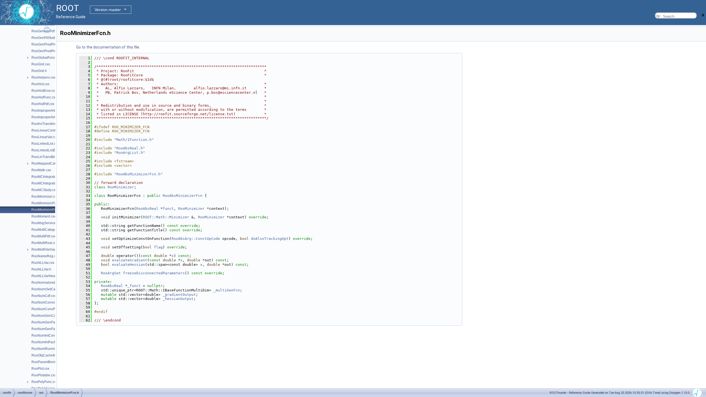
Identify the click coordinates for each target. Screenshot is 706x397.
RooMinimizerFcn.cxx (47, 203)
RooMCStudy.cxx (44, 190)
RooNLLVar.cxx (42, 263)
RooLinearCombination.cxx (52, 130)
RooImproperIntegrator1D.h (52, 117)
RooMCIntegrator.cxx (47, 177)
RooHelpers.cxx (43, 77)
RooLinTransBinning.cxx (49, 157)
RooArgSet (111, 273)
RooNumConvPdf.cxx (47, 309)
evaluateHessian (128, 264)
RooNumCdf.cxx (43, 296)
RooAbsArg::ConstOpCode (196, 239)
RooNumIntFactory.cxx (48, 342)
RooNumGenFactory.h (48, 329)
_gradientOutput (179, 295)
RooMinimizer (121, 187)
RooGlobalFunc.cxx (46, 58)
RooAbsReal (147, 208)
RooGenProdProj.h (45, 51)
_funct (134, 286)
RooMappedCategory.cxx (50, 163)
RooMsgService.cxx (46, 223)
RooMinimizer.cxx (44, 196)
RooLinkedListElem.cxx (49, 150)
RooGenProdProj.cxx (47, 44)
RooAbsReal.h (129, 148)
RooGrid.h (39, 71)
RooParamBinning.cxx (48, 362)
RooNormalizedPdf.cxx (48, 283)
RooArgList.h (129, 153)
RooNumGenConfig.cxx (49, 316)
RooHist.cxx (40, 84)
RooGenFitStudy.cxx (46, 38)
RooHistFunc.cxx (44, 97)
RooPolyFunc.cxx (44, 382)
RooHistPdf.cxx (42, 104)
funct (168, 208)
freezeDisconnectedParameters (154, 273)
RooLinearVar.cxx (44, 137)
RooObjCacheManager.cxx (51, 355)
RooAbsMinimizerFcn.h (138, 174)
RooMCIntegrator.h (45, 183)
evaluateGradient (129, 260)
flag (158, 247)
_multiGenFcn (226, 290)
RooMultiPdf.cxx (43, 236)
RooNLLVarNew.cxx (46, 276)
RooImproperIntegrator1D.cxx (53, 110)
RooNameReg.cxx (45, 256)
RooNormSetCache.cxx (49, 289)
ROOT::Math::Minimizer (166, 217)
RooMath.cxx (41, 170)
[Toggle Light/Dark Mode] (703, 14)
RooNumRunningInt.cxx (49, 349)
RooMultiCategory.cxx (47, 230)
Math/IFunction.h (134, 140)
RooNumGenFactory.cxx (49, 322)
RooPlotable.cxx (43, 375)
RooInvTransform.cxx (47, 124)
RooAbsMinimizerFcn (182, 196)
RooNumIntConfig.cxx (47, 335)
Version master (108, 9)
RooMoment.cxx (43, 216)
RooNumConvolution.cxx (50, 302)
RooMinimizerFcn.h (46, 210)
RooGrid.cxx (40, 64)
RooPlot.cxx (40, 369)
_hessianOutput (178, 299)
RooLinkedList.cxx (45, 144)
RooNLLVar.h (41, 269)
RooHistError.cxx (44, 91)
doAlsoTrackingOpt (269, 239)
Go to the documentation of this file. (108, 47)
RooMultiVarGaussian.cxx (50, 249)
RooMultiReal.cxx (44, 243)
